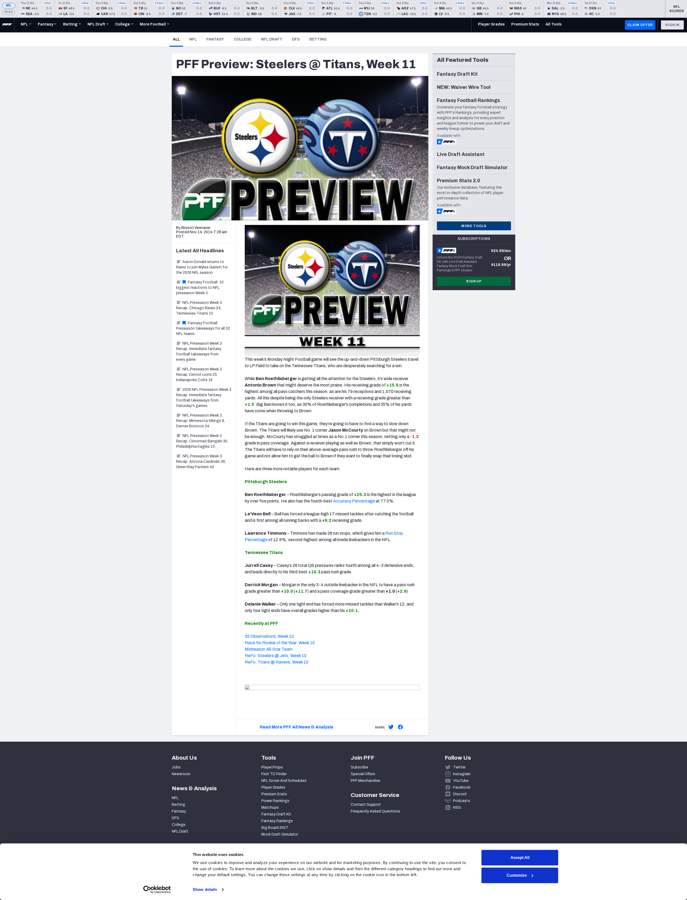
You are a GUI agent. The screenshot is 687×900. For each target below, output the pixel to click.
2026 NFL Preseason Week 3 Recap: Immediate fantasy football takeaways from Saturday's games (203, 398)
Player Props (272, 767)
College (242, 39)
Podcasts (461, 801)
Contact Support (366, 805)
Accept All (519, 857)
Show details (205, 889)
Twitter (459, 767)
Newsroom (181, 774)
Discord (459, 794)
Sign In (672, 25)
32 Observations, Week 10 (269, 636)
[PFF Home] (7, 25)
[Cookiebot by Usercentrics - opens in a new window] (157, 890)
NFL (9, 5)
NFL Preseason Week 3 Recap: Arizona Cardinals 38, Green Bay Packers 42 (201, 461)
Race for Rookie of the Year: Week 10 (280, 642)
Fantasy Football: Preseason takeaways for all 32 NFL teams (203, 328)
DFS (296, 39)
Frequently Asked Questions (375, 811)
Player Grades (273, 787)
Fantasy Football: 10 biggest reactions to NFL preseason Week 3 (200, 287)
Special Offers (363, 774)
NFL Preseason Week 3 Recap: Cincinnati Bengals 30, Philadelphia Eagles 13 (202, 441)
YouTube (461, 781)
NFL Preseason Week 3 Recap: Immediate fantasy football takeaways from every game (199, 351)
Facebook (461, 787)
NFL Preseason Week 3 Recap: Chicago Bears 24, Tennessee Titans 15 (199, 308)
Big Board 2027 (274, 828)
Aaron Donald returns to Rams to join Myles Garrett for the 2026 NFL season (202, 267)
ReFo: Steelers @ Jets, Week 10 (275, 655)
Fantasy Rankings (277, 821)
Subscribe (359, 767)
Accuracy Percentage (354, 501)
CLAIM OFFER (640, 25)
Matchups (270, 808)
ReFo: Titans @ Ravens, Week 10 (276, 662)
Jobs (176, 767)
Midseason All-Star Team (269, 649)
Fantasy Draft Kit (276, 814)
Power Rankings (275, 801)
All (178, 39)
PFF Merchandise (365, 781)
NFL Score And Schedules (283, 781)
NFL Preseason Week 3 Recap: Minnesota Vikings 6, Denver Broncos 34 (200, 420)
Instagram (461, 774)
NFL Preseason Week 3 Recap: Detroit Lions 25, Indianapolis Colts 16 (199, 374)
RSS (457, 808)
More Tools (474, 226)
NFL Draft (271, 39)
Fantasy (215, 39)
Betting (318, 39)
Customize (517, 875)
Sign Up (474, 281)
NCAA (9, 11)
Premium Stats (274, 794)
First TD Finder (274, 774)
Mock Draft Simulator (279, 834)
